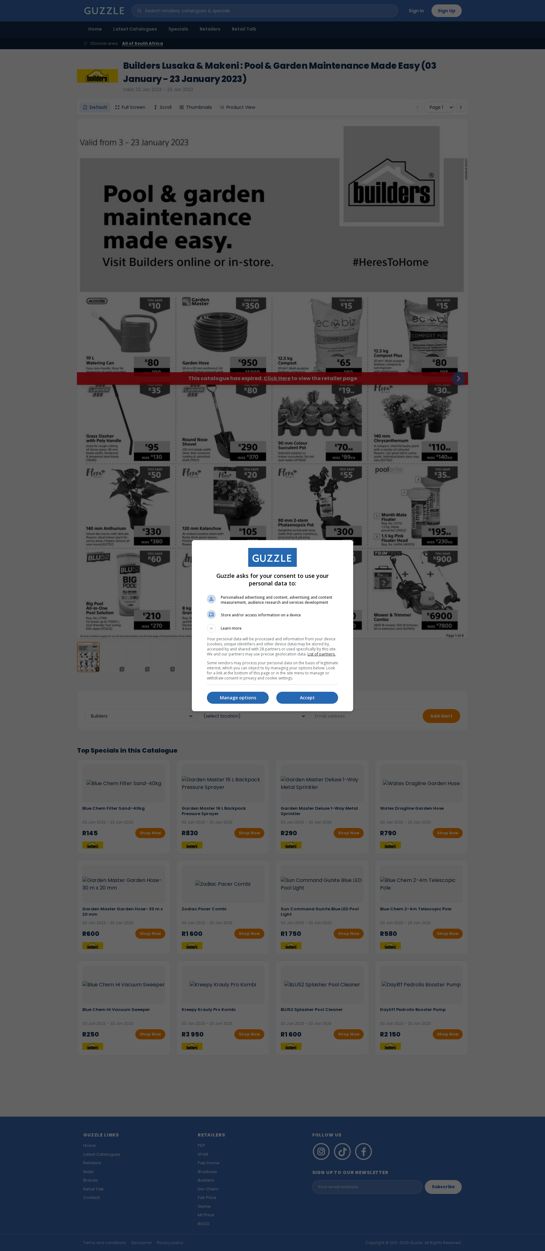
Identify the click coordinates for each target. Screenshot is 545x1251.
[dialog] (272, 625)
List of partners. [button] (322, 654)
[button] (272, 628)
